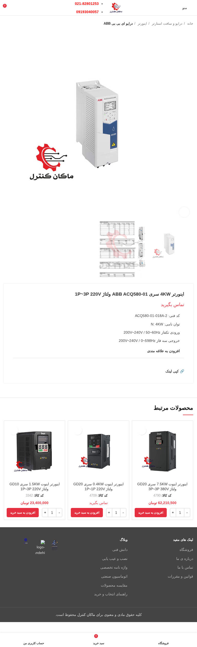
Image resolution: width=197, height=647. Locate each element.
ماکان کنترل (86, 615)
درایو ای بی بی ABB (118, 23)
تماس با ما (185, 567)
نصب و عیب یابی (114, 559)
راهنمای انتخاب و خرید (110, 594)
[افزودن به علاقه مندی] (141, 430)
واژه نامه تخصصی (113, 567)
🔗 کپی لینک (174, 371)
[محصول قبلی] (16, 23)
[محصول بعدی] (6, 23)
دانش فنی (119, 550)
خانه (189, 23)
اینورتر (142, 23)
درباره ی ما (184, 559)
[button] (151, 512)
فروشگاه (186, 550)
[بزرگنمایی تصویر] (184, 212)
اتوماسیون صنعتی (114, 576)
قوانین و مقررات (180, 576)
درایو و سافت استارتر (166, 23)
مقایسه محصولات (114, 585)
